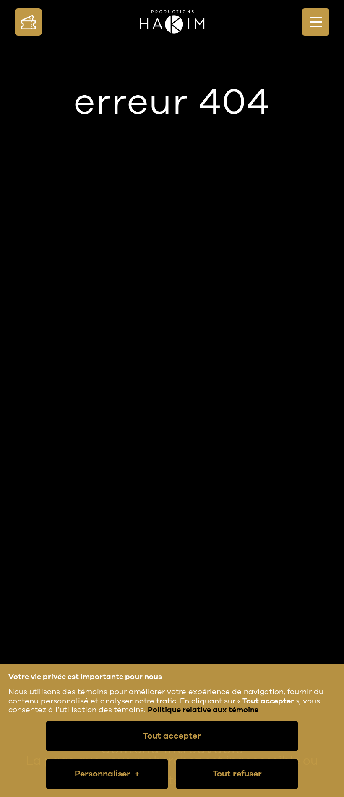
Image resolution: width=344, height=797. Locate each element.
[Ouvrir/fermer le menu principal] (315, 22)
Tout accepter (172, 736)
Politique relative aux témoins (203, 710)
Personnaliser (107, 773)
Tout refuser (237, 773)
